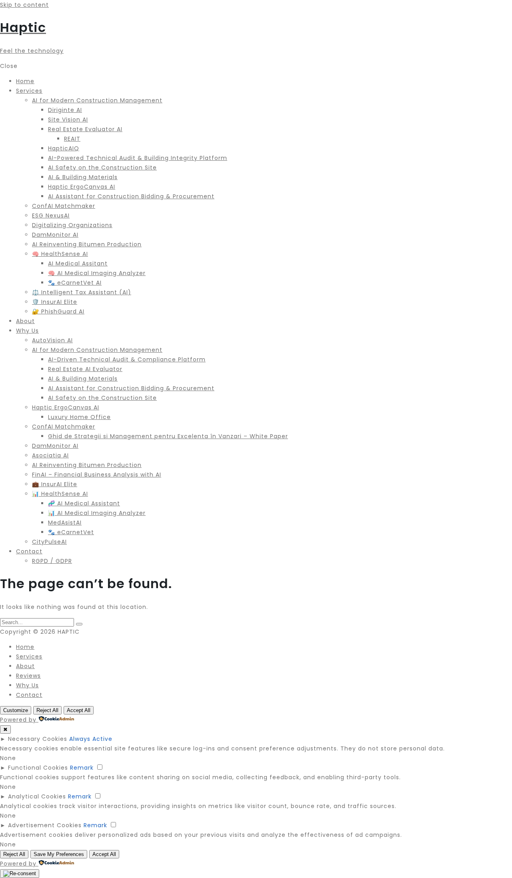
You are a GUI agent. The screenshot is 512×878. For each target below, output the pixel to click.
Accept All (78, 710)
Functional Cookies (38, 768)
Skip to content (24, 5)
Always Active (90, 739)
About (25, 666)
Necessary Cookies (37, 739)
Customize (15, 710)
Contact (29, 695)
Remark (82, 768)
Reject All (47, 710)
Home (25, 647)
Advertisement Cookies (45, 825)
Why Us (27, 685)
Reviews (28, 676)
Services (29, 656)
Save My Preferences (59, 854)
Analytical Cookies (37, 796)
